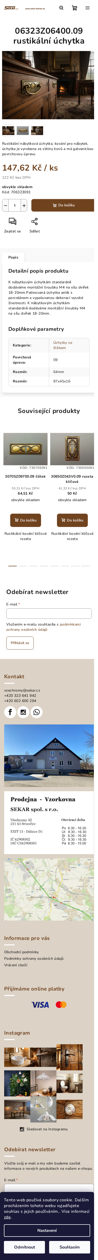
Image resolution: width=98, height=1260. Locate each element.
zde (7, 1217)
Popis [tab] (13, 257)
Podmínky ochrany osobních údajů (34, 958)
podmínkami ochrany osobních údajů (43, 627)
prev (6, 458)
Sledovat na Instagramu (47, 1129)
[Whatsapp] (37, 712)
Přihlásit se (20, 642)
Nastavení (47, 1230)
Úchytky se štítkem (62, 345)
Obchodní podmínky (21, 952)
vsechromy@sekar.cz (22, 690)
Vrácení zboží (15, 965)
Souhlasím (70, 1247)
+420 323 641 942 (20, 695)
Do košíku (66, 205)
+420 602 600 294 (20, 700)
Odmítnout (24, 1247)
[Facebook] (10, 712)
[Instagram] (23, 712)
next (92, 458)
